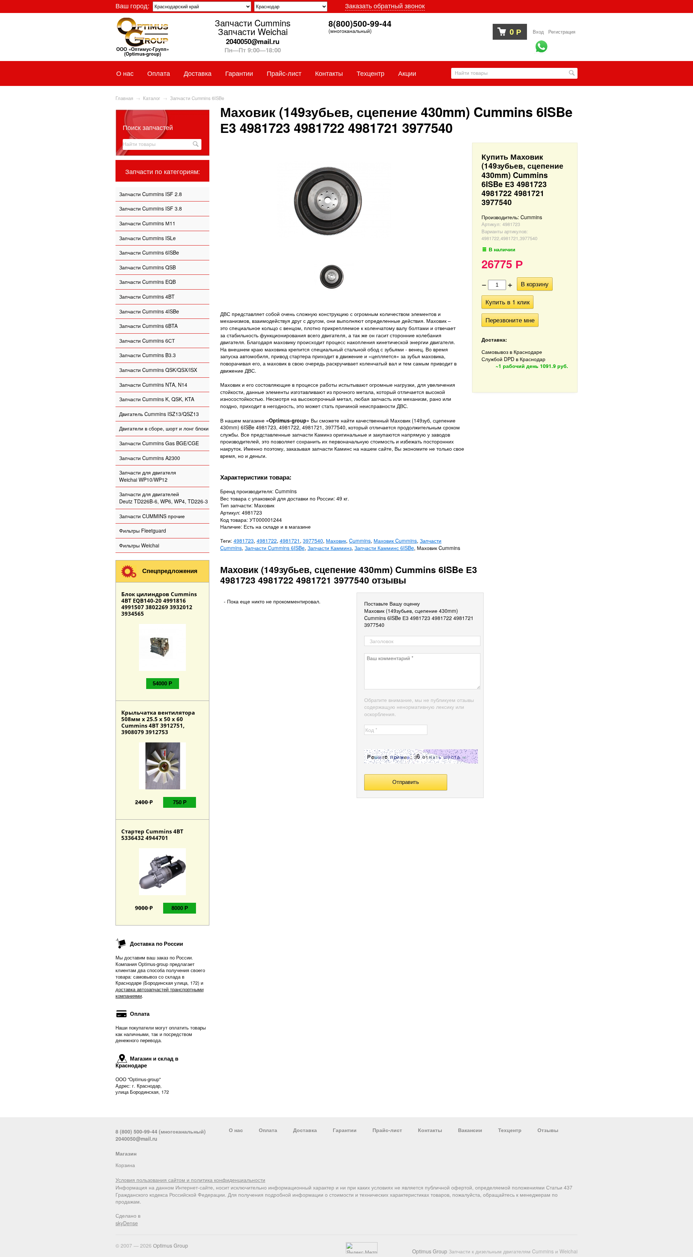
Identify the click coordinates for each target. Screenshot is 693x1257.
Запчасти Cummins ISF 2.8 (150, 194)
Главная (124, 98)
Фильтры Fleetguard (142, 530)
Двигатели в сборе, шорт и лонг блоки (164, 428)
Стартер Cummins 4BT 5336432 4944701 (152, 834)
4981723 (244, 540)
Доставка (198, 73)
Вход (538, 32)
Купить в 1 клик (507, 302)
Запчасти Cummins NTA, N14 (153, 384)
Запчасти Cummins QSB (147, 267)
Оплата (158, 73)
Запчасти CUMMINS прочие (152, 516)
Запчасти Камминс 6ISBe (384, 547)
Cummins (360, 540)
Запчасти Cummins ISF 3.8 (150, 208)
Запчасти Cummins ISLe (147, 238)
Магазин (126, 1153)
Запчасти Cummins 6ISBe (149, 252)
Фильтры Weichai (139, 545)
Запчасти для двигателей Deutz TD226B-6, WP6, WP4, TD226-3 (163, 497)
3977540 (313, 540)
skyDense (127, 1223)
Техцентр (370, 73)
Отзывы (547, 1130)
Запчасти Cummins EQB (147, 281)
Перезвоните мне (510, 320)
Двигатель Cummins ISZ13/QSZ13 (159, 413)
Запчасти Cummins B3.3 (147, 355)
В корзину (535, 283)
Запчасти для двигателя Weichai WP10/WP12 (147, 476)
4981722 (267, 540)
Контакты (329, 73)
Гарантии (239, 73)
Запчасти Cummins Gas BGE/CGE (159, 443)
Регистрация (561, 32)
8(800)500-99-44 (360, 23)
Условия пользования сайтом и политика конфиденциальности (190, 1179)
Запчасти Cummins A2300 (149, 457)
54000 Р (162, 683)
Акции (407, 73)
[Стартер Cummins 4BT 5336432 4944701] (162, 893)
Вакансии (470, 1130)
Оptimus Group (170, 1245)
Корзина (125, 1165)
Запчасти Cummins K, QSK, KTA (156, 399)
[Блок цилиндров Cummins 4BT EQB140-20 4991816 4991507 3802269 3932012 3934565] (162, 668)
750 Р (180, 802)
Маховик (336, 540)
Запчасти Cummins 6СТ (147, 340)
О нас (125, 73)
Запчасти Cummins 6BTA (148, 325)
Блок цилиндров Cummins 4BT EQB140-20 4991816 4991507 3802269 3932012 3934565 (159, 603)
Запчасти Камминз (330, 547)
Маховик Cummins (395, 540)
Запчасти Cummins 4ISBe (149, 311)
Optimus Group (429, 1251)
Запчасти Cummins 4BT (147, 296)
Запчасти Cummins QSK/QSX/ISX (158, 369)
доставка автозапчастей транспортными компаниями (160, 992)
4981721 (290, 540)
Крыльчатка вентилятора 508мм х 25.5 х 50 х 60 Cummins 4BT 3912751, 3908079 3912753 (158, 722)
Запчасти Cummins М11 (147, 223)
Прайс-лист (284, 73)
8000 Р (179, 908)
